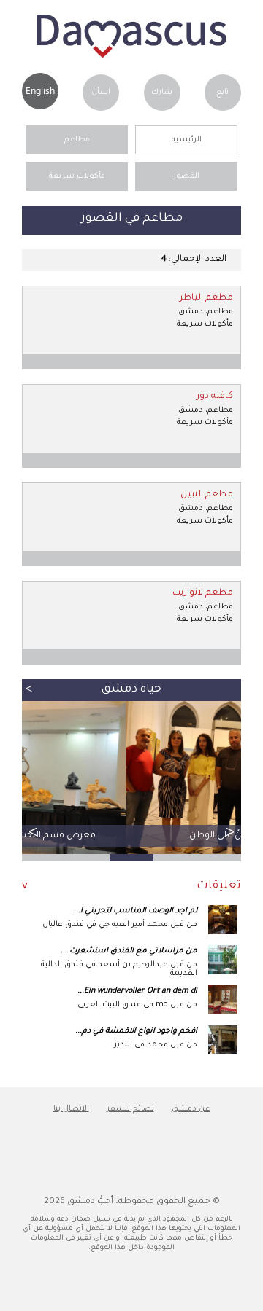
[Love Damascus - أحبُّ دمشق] (131, 56)
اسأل (100, 92)
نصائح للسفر (130, 1109)
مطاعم (77, 140)
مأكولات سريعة (77, 176)
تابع (222, 92)
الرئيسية (187, 140)
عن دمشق (191, 1109)
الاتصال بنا (71, 1109)
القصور (186, 176)
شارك (161, 92)
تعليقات (219, 886)
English (40, 91)
